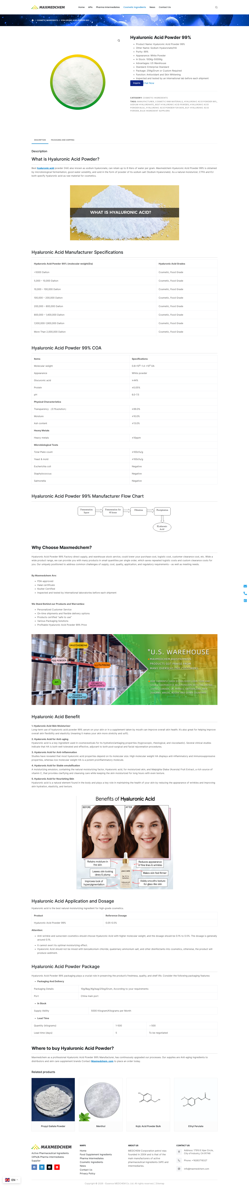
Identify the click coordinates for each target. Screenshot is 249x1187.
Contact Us (86, 1169)
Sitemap (160, 1183)
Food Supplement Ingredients (96, 1154)
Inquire (136, 83)
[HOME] (33, 20)
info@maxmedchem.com (196, 1168)
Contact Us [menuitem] (165, 7)
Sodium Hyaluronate (142, 104)
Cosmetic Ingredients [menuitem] (134, 7)
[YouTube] (57, 1167)
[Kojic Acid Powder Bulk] (148, 1099)
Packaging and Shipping (62, 140)
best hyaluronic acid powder (172, 104)
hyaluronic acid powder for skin (165, 108)
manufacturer (145, 101)
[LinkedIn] (42, 1167)
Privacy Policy (87, 1173)
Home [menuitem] (81, 7)
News (83, 1165)
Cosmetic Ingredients (155, 98)
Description (40, 140)
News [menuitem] (152, 7)
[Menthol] (100, 1099)
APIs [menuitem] (90, 7)
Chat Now (148, 82)
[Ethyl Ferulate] (195, 1099)
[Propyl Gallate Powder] (53, 1099)
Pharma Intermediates (92, 1158)
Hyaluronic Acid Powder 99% (200, 101)
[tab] (40, 140)
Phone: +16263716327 (195, 1160)
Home (83, 1150)
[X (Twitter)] (49, 1167)
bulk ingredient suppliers (155, 111)
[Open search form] (216, 7)
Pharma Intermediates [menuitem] (108, 7)
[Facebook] (34, 1167)
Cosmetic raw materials (169, 101)
